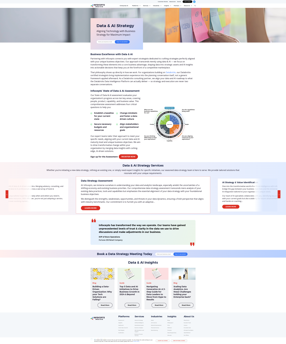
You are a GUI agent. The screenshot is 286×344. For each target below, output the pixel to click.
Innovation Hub (187, 327)
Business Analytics (139, 327)
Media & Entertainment (156, 325)
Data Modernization (139, 325)
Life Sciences (154, 322)
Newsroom (172, 1)
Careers (185, 325)
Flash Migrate (121, 330)
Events (179, 1)
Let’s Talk (187, 1)
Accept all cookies (163, 340)
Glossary (169, 335)
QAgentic (120, 322)
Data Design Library (171, 332)
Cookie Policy (136, 341)
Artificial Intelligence (139, 322)
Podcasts (169, 330)
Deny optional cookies (179, 340)
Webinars (169, 327)
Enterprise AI (121, 320)
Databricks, (171, 72)
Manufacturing (154, 330)
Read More (105, 305)
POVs (168, 325)
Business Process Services (139, 335)
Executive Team (187, 322)
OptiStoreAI (120, 325)
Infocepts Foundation (188, 330)
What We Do (186, 320)
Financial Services (155, 327)
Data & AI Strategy (139, 320)
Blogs (168, 320)
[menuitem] (163, 1)
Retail (152, 320)
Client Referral (187, 332)
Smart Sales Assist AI (123, 327)
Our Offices (186, 335)
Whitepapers (170, 322)
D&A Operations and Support (139, 331)
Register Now (128, 157)
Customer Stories (163, 1)
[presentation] (7, 194)
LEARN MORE (91, 208)
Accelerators (121, 332)
